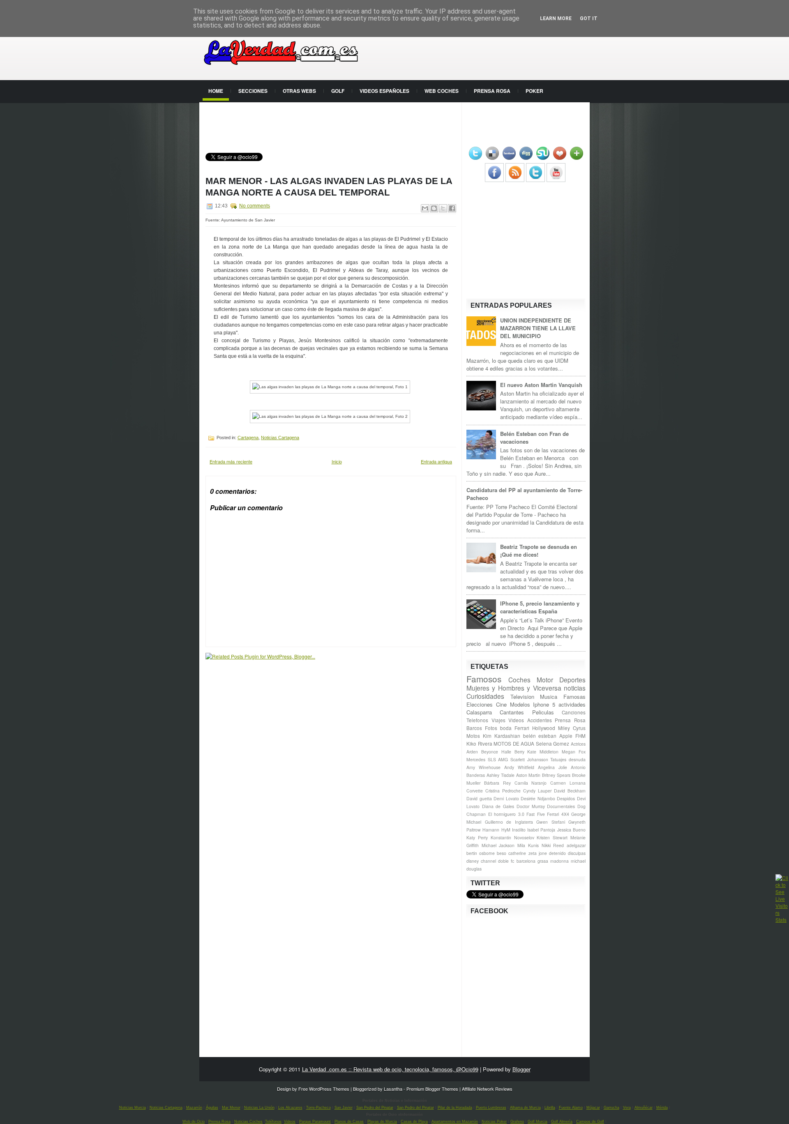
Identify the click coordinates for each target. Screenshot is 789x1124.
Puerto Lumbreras (491, 1108)
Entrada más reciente (231, 461)
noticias (575, 687)
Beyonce (489, 752)
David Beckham (570, 791)
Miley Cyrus (572, 728)
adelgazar (576, 845)
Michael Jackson (498, 845)
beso (501, 853)
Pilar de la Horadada (455, 1108)
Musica (548, 696)
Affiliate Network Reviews (487, 1088)
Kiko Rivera (479, 743)
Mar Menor (231, 1108)
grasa (543, 861)
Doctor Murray (531, 806)
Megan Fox (574, 752)
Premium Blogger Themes (432, 1088)
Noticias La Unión (259, 1108)
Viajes (498, 720)
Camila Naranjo (530, 783)
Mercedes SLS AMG (487, 759)
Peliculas (543, 712)
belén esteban (540, 735)
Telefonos (477, 720)
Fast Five (535, 814)
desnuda (577, 759)
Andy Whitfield (519, 767)
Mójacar (593, 1108)
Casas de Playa (414, 1121)
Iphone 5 (544, 704)
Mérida (662, 1108)
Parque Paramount (315, 1121)
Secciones (253, 90)
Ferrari (521, 728)
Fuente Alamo (571, 1108)
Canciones (574, 712)
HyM (505, 830)
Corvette (474, 791)
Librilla (549, 1108)
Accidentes (539, 720)
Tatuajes (558, 759)
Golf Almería (561, 1121)
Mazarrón (194, 1108)
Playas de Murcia (382, 1121)
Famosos (483, 679)
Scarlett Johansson (529, 759)
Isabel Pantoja (541, 830)
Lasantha (393, 1088)
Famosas (574, 696)
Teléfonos (273, 1121)
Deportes (572, 679)
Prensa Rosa (492, 90)
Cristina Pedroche (503, 791)
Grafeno (517, 1121)
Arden (472, 752)
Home (215, 90)
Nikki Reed (553, 845)
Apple (565, 735)
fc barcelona (523, 861)
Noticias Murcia (132, 1108)
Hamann (490, 830)
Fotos (491, 728)
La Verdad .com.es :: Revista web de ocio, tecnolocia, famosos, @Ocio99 (390, 1069)
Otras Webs (299, 90)
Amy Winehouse (483, 767)
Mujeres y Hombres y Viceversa (513, 687)
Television (522, 696)
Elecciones (479, 704)
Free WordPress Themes (323, 1088)
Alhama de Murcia (525, 1108)
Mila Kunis (528, 845)
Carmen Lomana (568, 783)
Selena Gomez (553, 743)
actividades (572, 704)
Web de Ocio (193, 1121)
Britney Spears (556, 775)
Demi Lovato (506, 798)
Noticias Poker (494, 1121)
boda (506, 728)
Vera (627, 1108)
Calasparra (479, 712)
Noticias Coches (248, 1121)
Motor (545, 679)
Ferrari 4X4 (558, 814)
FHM (580, 735)
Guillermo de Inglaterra (509, 822)
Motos (473, 735)
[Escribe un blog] (434, 208)
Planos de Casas (349, 1121)
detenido (557, 853)
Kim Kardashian (501, 735)
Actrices (578, 744)
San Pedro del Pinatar (374, 1108)
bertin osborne (480, 853)
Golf (337, 90)
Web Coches (441, 90)
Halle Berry (512, 752)
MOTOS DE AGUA (514, 743)
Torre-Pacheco (318, 1108)
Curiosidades (485, 695)
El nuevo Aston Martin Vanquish (541, 385)
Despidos (566, 798)
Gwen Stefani (550, 822)
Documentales (561, 806)
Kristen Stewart (552, 837)
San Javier (344, 1108)
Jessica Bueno (571, 830)
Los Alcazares (290, 1108)
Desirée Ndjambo (538, 798)
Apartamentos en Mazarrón (454, 1121)
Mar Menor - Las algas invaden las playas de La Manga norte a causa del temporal (328, 187)
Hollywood (543, 728)
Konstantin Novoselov (512, 837)
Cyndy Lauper (537, 791)
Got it (589, 18)
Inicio (337, 461)
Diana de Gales (498, 806)
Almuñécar (643, 1108)
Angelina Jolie (552, 767)
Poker (534, 90)
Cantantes (512, 712)
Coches (519, 679)
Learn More (556, 18)
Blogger (521, 1069)
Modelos (520, 704)
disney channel (481, 861)
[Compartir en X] (443, 208)
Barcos (474, 728)
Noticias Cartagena (280, 437)
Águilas (212, 1108)
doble (503, 861)
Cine (501, 704)
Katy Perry (477, 837)
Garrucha (611, 1108)
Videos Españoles (384, 90)
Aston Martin (528, 775)
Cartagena (248, 437)
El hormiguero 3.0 (506, 814)
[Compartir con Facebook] (452, 208)
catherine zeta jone (527, 853)
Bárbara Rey (497, 783)
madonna (559, 861)
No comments (254, 206)
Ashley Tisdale (500, 775)
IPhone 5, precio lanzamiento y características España (539, 607)
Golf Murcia (537, 1121)
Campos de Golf (590, 1121)
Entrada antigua (436, 461)
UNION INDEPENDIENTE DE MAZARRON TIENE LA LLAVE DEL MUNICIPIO (538, 328)
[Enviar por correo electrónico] (425, 208)
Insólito (519, 830)
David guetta (479, 798)
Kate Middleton (542, 752)
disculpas (577, 853)
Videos (516, 720)
